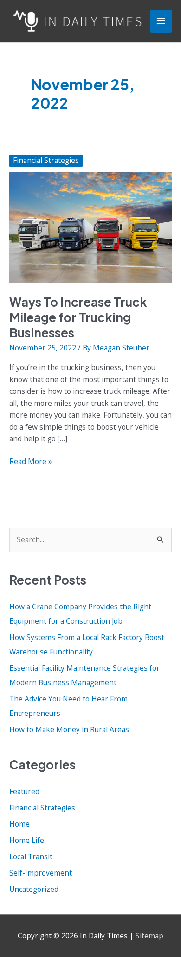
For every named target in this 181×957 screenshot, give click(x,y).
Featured (24, 791)
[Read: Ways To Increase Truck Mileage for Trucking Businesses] (90, 227)
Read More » (30, 462)
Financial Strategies (46, 160)
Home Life (26, 840)
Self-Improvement (40, 873)
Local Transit (30, 856)
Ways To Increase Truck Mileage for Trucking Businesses (78, 317)
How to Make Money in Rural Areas (69, 729)
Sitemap (149, 935)
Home (19, 824)
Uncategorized (33, 889)
